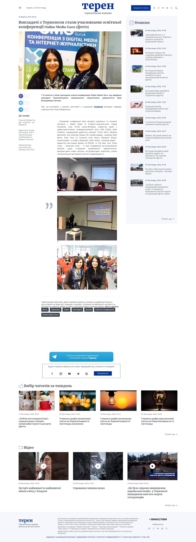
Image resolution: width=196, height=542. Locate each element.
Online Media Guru (50, 314)
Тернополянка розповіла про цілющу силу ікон (26, 147)
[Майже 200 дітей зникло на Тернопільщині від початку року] (137, 135)
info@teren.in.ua (157, 524)
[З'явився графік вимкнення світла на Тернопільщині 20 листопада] (118, 400)
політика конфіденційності (109, 537)
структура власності (131, 537)
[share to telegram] (24, 109)
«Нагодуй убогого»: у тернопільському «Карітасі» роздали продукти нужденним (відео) (158, 38)
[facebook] (154, 8)
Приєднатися (102, 373)
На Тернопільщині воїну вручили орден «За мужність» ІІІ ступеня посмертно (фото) (156, 154)
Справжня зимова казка (89, 488)
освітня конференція (104, 309)
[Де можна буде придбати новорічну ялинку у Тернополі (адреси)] (137, 90)
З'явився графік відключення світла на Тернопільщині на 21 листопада (157, 421)
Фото (45, 309)
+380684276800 (158, 519)
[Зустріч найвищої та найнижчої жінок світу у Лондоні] (44, 466)
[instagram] (158, 8)
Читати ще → (167, 219)
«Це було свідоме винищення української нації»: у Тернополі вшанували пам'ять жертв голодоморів (147, 493)
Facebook (98, 107)
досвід (89, 309)
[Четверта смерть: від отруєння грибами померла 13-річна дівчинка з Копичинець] (137, 54)
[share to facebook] (24, 96)
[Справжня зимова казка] (98, 466)
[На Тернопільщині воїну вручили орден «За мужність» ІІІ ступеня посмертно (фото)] (137, 152)
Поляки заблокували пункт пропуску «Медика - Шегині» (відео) (158, 171)
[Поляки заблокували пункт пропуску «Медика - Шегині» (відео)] (137, 169)
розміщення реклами (65, 537)
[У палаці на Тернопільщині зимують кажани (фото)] (137, 121)
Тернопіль (55, 309)
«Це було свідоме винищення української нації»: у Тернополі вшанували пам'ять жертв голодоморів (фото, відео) (158, 189)
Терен (98, 5)
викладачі (77, 309)
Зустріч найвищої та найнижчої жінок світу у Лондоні (40, 490)
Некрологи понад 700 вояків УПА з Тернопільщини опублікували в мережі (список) (26, 134)
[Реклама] (81, 356)
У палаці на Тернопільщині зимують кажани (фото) (158, 123)
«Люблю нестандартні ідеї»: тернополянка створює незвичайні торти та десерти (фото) (35, 422)
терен (26, 520)
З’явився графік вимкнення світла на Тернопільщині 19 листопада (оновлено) (75, 421)
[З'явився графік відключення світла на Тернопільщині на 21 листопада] (159, 400)
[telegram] (167, 8)
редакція (50, 537)
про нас (146, 537)
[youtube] (163, 8)
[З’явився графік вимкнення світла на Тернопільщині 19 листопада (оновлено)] (77, 400)
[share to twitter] (24, 103)
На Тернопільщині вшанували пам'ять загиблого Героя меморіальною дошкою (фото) (156, 75)
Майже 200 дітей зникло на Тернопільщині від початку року (158, 137)
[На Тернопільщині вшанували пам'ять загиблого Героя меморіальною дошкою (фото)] (137, 73)
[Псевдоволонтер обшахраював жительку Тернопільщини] (137, 106)
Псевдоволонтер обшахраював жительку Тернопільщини (156, 108)
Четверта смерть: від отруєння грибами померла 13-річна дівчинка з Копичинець (158, 56)
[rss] (171, 8)
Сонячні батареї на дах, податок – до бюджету (27, 122)
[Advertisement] (28, 186)
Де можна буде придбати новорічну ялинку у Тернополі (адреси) (157, 93)
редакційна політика (86, 537)
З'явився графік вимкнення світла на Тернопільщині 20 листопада (115, 421)
